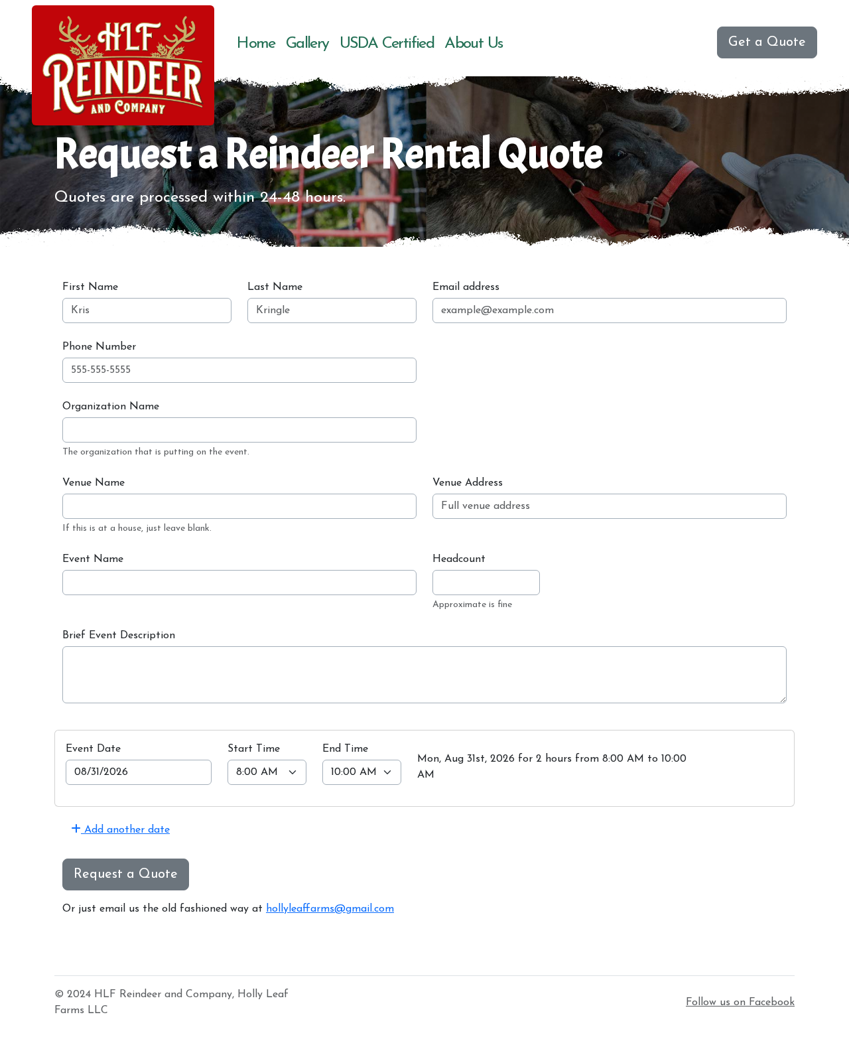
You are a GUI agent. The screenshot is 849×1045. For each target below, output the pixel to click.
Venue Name (93, 483)
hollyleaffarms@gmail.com (330, 909)
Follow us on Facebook (740, 1002)
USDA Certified (387, 44)
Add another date (125, 830)
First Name (90, 287)
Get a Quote (767, 42)
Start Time (254, 749)
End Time (345, 749)
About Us (473, 44)
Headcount (459, 559)
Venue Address (467, 483)
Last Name (274, 287)
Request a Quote (126, 874)
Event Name (92, 559)
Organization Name (110, 406)
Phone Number (99, 347)
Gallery (307, 44)
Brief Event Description (118, 635)
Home (256, 44)
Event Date (93, 749)
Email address (465, 287)
